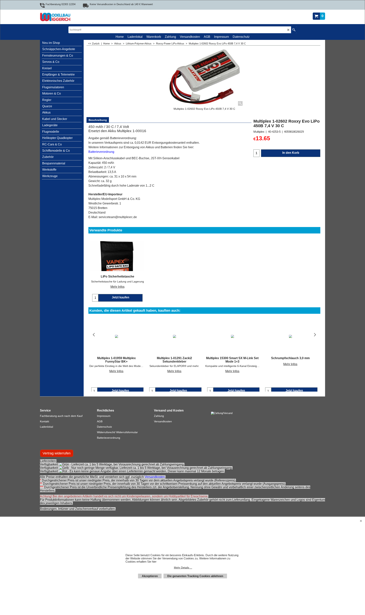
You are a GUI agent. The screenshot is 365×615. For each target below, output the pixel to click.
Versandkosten (155, 480)
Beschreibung (98, 119)
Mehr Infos (117, 286)
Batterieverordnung (101, 151)
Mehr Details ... (183, 567)
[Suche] (294, 29)
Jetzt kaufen (120, 390)
